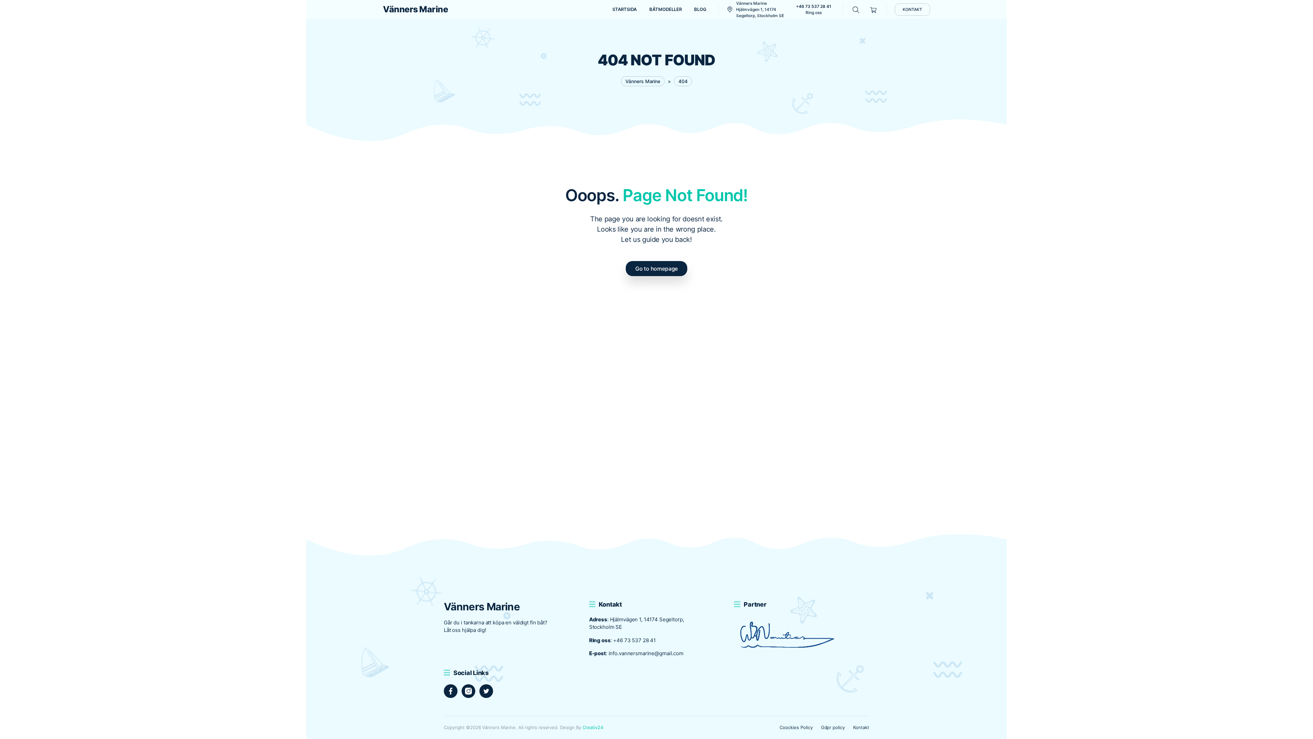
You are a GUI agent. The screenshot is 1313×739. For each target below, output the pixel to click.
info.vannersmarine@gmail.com (646, 653)
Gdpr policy (833, 727)
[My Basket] (873, 9)
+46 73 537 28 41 (634, 640)
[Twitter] (486, 691)
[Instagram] (468, 691)
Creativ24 (593, 727)
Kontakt (861, 727)
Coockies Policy (796, 727)
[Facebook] (450, 691)
